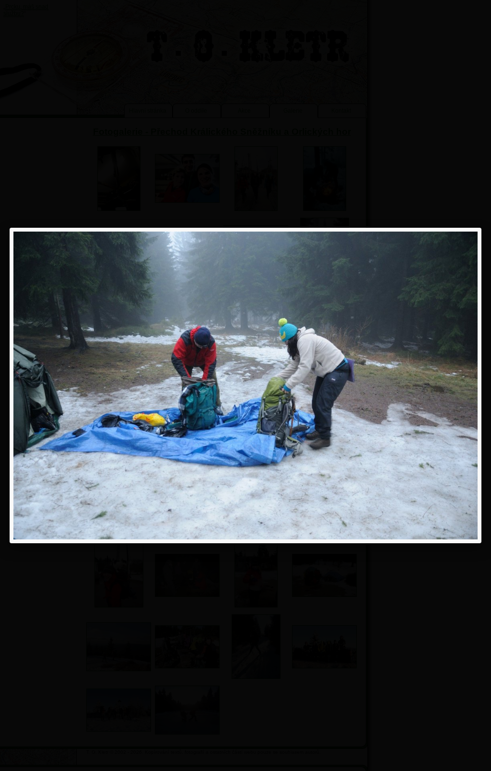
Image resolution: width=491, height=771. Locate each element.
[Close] (481, 227)
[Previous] (106, 385)
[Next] (385, 385)
